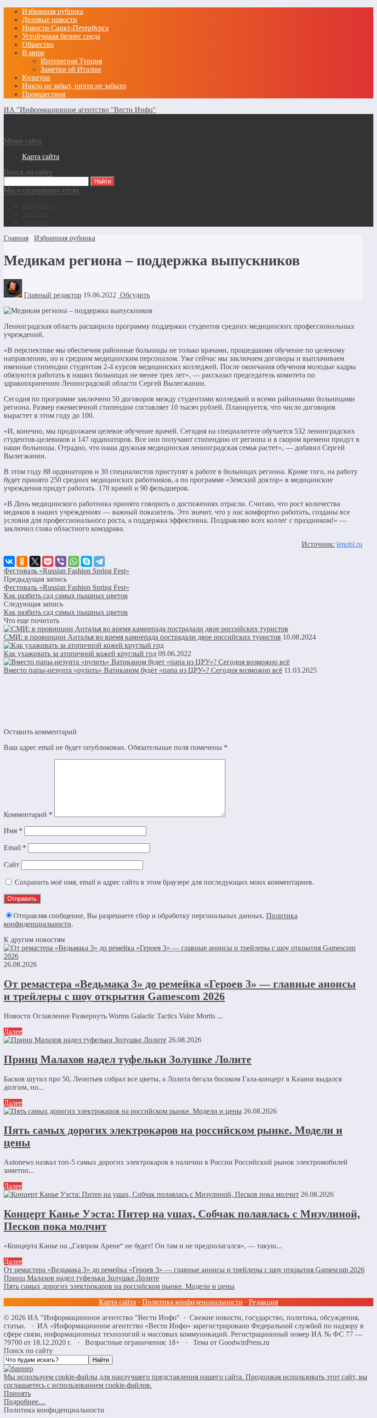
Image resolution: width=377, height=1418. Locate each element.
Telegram (35, 222)
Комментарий (28, 814)
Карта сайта (117, 1302)
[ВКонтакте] (9, 561)
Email (15, 848)
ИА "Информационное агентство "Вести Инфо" (80, 110)
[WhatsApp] (73, 561)
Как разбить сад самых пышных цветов (66, 596)
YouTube (35, 214)
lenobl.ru (349, 544)
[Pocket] (47, 561)
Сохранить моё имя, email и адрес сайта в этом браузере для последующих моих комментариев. (164, 882)
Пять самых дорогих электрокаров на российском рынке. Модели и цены (119, 1286)
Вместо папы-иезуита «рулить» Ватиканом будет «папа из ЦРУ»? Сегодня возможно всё (143, 670)
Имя (13, 831)
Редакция (263, 1302)
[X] (34, 561)
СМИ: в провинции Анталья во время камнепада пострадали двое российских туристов (142, 637)
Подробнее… (25, 1402)
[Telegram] (99, 561)
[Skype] (86, 561)
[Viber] (60, 561)
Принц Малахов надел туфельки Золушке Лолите (127, 1059)
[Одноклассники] (22, 561)
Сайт (11, 865)
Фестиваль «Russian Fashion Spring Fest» (66, 571)
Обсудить (134, 295)
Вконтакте (38, 206)
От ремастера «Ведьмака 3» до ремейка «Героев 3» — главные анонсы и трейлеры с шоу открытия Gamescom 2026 (180, 990)
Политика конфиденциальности (192, 1302)
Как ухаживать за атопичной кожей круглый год (80, 654)
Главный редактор (52, 295)
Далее (13, 1031)
